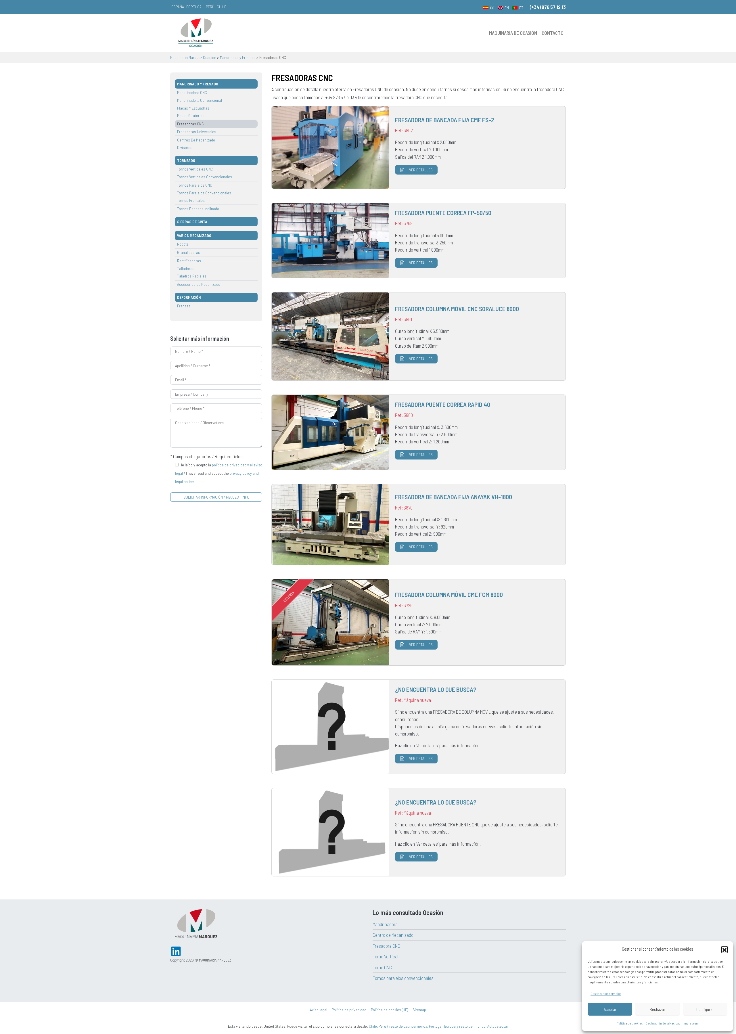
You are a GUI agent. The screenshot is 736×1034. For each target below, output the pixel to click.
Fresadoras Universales (196, 131)
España (177, 6)
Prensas (184, 305)
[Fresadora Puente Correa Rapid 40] (419, 432)
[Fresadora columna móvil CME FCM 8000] (419, 622)
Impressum (691, 1023)
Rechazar (657, 1009)
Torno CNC (382, 967)
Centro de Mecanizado (393, 935)
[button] (724, 949)
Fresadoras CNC (190, 123)
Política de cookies (630, 1023)
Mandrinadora (385, 924)
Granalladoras (188, 252)
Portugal (195, 6)
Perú (210, 6)
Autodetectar (497, 1026)
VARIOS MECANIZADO (194, 235)
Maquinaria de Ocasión (513, 33)
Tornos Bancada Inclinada (198, 208)
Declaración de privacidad (663, 1023)
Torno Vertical (385, 956)
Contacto (553, 33)
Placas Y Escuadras (193, 108)
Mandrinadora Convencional (199, 100)
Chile (221, 6)
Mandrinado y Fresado (197, 83)
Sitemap (419, 1009)
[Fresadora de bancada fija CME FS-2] (419, 147)
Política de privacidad (349, 1009)
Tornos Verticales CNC (195, 168)
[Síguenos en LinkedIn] (176, 950)
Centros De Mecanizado (196, 139)
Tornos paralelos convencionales (403, 978)
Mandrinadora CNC (192, 92)
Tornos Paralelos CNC (194, 185)
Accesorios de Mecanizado (198, 284)
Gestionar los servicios (606, 993)
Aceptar (610, 1009)
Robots (183, 244)
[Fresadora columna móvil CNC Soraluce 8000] (419, 336)
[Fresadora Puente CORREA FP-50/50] (419, 240)
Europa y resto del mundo (465, 1026)
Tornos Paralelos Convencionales (204, 192)
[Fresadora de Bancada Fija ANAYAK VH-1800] (419, 524)
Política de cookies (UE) (389, 1009)
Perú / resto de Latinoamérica (403, 1026)
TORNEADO (186, 160)
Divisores (184, 147)
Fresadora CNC (386, 946)
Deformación (189, 297)
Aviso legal (318, 1009)
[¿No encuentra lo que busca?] (419, 727)
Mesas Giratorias (190, 115)
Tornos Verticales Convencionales (204, 176)
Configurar (705, 1009)
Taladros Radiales (191, 275)
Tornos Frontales (191, 200)
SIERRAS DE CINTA (192, 221)
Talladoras (185, 268)
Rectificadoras (189, 260)
